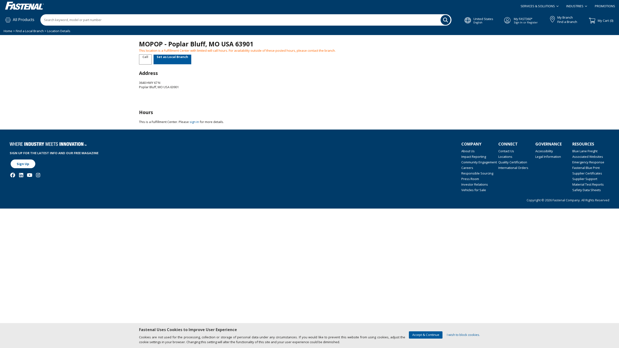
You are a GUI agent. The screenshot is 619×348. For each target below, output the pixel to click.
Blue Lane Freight (584, 151)
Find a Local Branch (30, 31)
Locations (505, 156)
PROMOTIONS (605, 6)
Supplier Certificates (587, 173)
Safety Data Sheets (586, 190)
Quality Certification (512, 162)
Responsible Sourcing (477, 173)
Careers (467, 168)
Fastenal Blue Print (586, 168)
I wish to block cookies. (463, 335)
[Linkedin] (21, 175)
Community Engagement (479, 162)
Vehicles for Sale (473, 190)
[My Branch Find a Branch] (550, 18)
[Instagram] (38, 175)
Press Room (470, 179)
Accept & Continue (425, 335)
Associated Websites (587, 156)
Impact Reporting (473, 156)
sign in (194, 122)
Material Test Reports (588, 184)
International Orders (513, 168)
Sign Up (23, 164)
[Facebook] (13, 175)
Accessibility (544, 151)
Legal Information (548, 156)
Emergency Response (588, 162)
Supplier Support (584, 179)
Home (8, 31)
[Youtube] (30, 175)
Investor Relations (474, 184)
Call (145, 57)
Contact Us (506, 151)
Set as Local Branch (172, 57)
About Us (468, 151)
